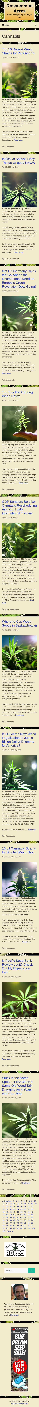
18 (28, 1204)
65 (32, 1218)
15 (18, 1204)
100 (29, 1228)
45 (25, 1212)
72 (25, 1220)
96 (14, 1228)
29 (32, 1207)
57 (3, 1218)
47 (32, 1212)
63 (25, 1218)
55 (28, 1215)
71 (21, 1220)
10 (35, 1201)
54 (25, 1215)
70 (18, 1220)
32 (11, 1209)
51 (14, 1215)
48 (3, 1215)
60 (14, 1218)
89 (21, 1226)
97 (18, 1228)
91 (28, 1226)
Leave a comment (11, 259)
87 (14, 1226)
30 (3, 1209)
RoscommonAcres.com (19, 1403)
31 (7, 1209)
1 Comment (9, 147)
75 (3, 1223)
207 (4, 1231)
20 (35, 1204)
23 (11, 1207)
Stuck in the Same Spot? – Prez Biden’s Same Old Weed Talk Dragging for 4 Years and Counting (17, 1085)
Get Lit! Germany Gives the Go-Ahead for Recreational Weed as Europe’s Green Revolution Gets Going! (19, 278)
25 (18, 1207)
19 (32, 1204)
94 (7, 1228)
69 (14, 1220)
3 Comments (9, 948)
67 (7, 1220)
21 (3, 1207)
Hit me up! (14, 1315)
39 (3, 1212)
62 (21, 1218)
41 (11, 1212)
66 (3, 1220)
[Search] (31, 1270)
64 (28, 1218)
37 (28, 1209)
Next (10, 1231)
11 (3, 1204)
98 (21, 1228)
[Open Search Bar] (36, 25)
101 (34, 1228)
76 (7, 1223)
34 (18, 1209)
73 (28, 1220)
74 (32, 1220)
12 (7, 1204)
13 (10, 1204)
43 (18, 1212)
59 (11, 1218)
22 (7, 1207)
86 (11, 1226)
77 (11, 1223)
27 (25, 1207)
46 (28, 1212)
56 (32, 1215)
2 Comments (9, 380)
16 (21, 1204)
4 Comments (9, 489)
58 (7, 1218)
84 (3, 1226)
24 (14, 1207)
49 (7, 1215)
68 (11, 1220)
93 (3, 1228)
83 (32, 1223)
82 (28, 1223)
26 (21, 1207)
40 (7, 1212)
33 (14, 1209)
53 (21, 1215)
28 (28, 1207)
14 (14, 1204)
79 (18, 1223)
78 (14, 1223)
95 (11, 1228)
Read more (18, 140)
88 (18, 1226)
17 (25, 1204)
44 (21, 1212)
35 (21, 1209)
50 (11, 1215)
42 (14, 1212)
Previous (6, 1201)
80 (21, 1223)
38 (32, 1209)
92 (32, 1226)
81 (25, 1223)
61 (18, 1218)
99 (25, 1228)
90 (25, 1226)
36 (25, 1209)
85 (7, 1226)
